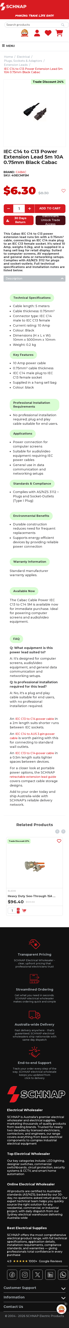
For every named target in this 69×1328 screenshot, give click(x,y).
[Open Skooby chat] (61, 1309)
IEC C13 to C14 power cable (34, 719)
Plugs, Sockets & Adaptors (23, 60)
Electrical (23, 56)
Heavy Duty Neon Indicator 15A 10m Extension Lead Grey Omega (43, 896)
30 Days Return (20, 220)
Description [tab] (14, 278)
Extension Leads (16, 65)
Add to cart (50, 208)
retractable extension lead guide (33, 776)
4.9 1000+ (34, 1261)
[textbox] (36, 25)
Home (8, 56)
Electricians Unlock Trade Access (50, 220)
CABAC (21, 172)
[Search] (63, 25)
